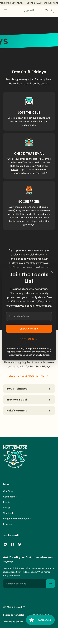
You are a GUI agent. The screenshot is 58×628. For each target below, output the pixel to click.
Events (14, 169)
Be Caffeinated (17, 388)
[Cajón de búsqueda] (46, 11)
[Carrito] (52, 11)
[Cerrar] (52, 272)
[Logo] (29, 11)
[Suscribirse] (50, 583)
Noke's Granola (16, 410)
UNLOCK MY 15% (29, 328)
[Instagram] (5, 544)
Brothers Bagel (16, 399)
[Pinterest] (19, 544)
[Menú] (6, 11)
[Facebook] (12, 544)
